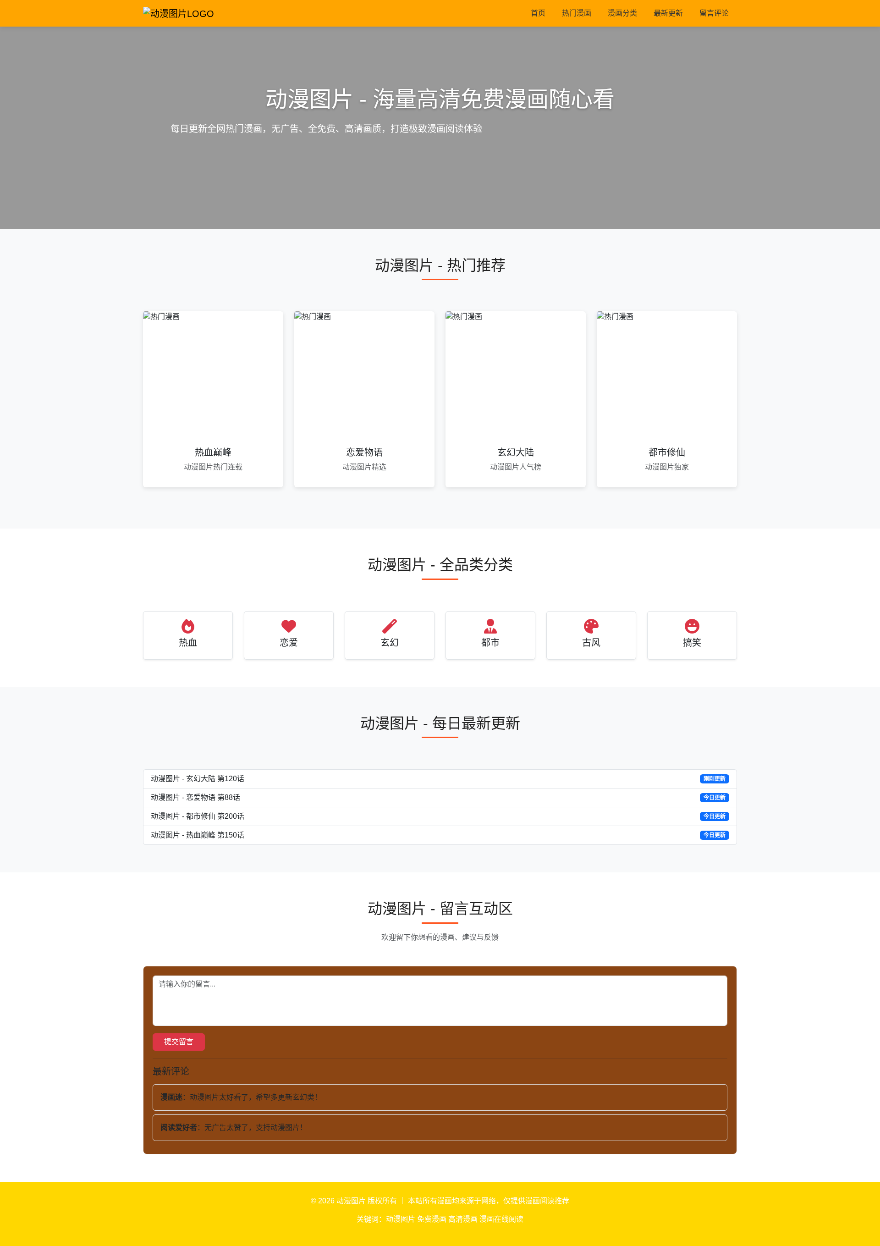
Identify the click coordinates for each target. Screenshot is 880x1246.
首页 (538, 13)
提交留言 (178, 1042)
